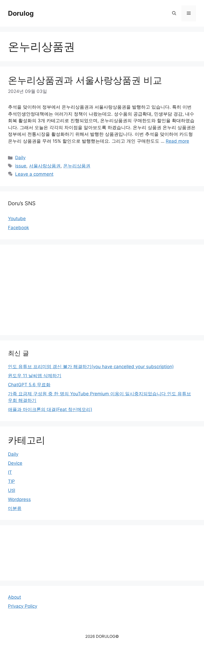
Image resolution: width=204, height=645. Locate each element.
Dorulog (21, 13)
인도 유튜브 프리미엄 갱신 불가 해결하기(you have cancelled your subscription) (91, 366)
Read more (177, 141)
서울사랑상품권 (45, 166)
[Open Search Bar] (174, 13)
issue (20, 166)
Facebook (18, 227)
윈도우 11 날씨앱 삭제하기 (34, 375)
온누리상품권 (76, 166)
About (14, 597)
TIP (11, 481)
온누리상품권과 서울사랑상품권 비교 (85, 80)
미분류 (15, 508)
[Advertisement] (102, 290)
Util (11, 490)
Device (15, 463)
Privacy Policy (22, 606)
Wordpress (19, 499)
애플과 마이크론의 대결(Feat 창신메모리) (50, 409)
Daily (20, 157)
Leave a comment (34, 174)
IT (10, 472)
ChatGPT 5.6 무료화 (29, 384)
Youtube (17, 218)
